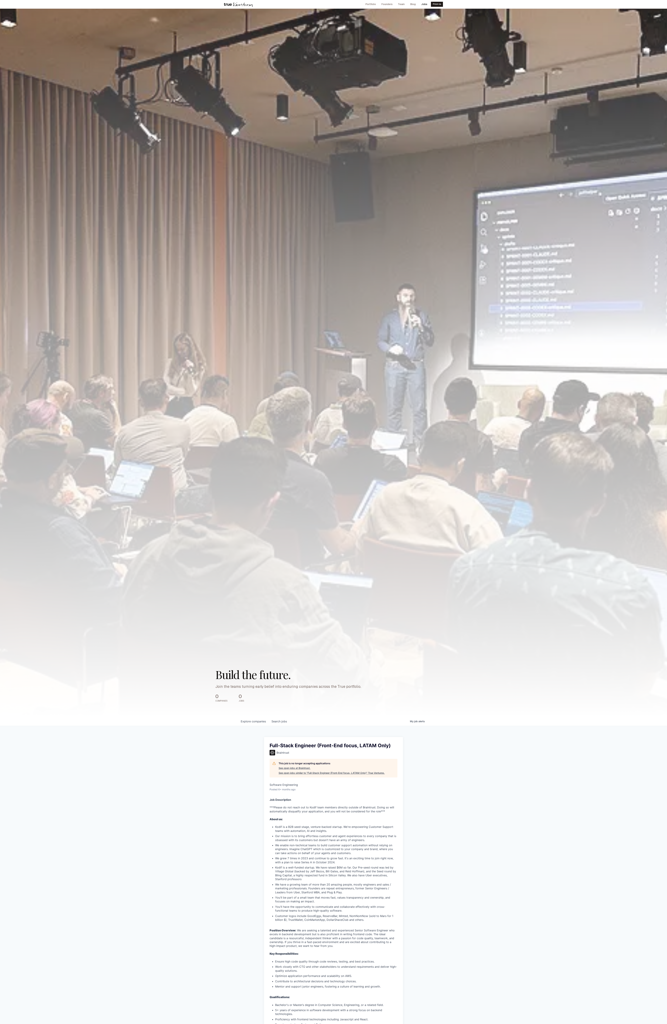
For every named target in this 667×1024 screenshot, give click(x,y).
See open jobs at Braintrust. (294, 768)
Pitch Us (437, 4)
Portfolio (370, 4)
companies (253, 721)
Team (401, 4)
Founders (387, 4)
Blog (413, 4)
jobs (279, 721)
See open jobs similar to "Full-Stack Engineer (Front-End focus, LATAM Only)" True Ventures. (332, 772)
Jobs (424, 4)
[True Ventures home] (238, 4)
